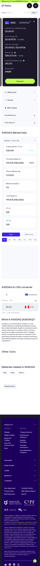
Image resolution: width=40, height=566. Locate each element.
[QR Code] (29, 5)
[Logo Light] (6, 5)
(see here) (14, 531)
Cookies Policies (27, 488)
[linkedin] (14, 564)
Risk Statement (9, 494)
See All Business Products (25, 451)
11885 (24, 510)
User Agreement (10, 488)
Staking (6, 432)
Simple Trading (9, 435)
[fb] (10, 564)
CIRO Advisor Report (28, 491)
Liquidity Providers (23, 441)
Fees (6, 448)
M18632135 (12, 510)
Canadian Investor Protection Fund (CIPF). (23, 524)
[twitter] (18, 564)
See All (23, 494)
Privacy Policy (9, 491)
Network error (10, 386)
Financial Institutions (24, 446)
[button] (35, 561)
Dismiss (35, 1)
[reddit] (5, 564)
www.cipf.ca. (8, 548)
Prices (3, 13)
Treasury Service (26, 432)
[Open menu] (35, 5)
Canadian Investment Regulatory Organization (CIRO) (20, 522)
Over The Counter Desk (9, 444)
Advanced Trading (7, 439)
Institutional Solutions (24, 436)
